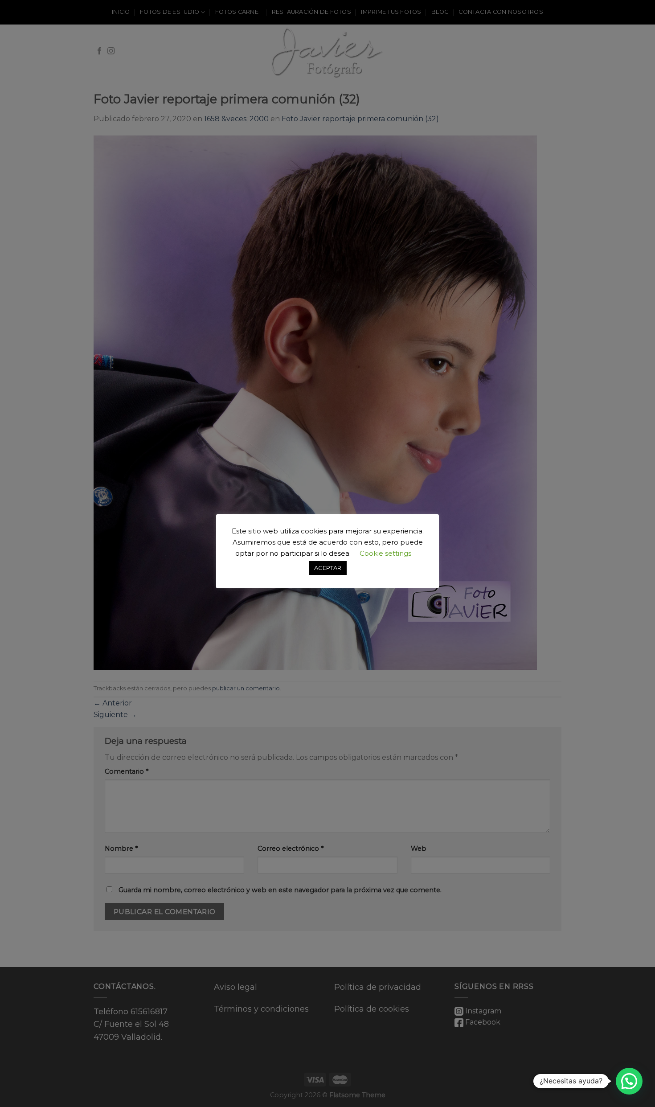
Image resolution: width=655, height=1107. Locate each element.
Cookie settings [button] (385, 553)
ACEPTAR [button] (327, 567)
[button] (629, 1081)
